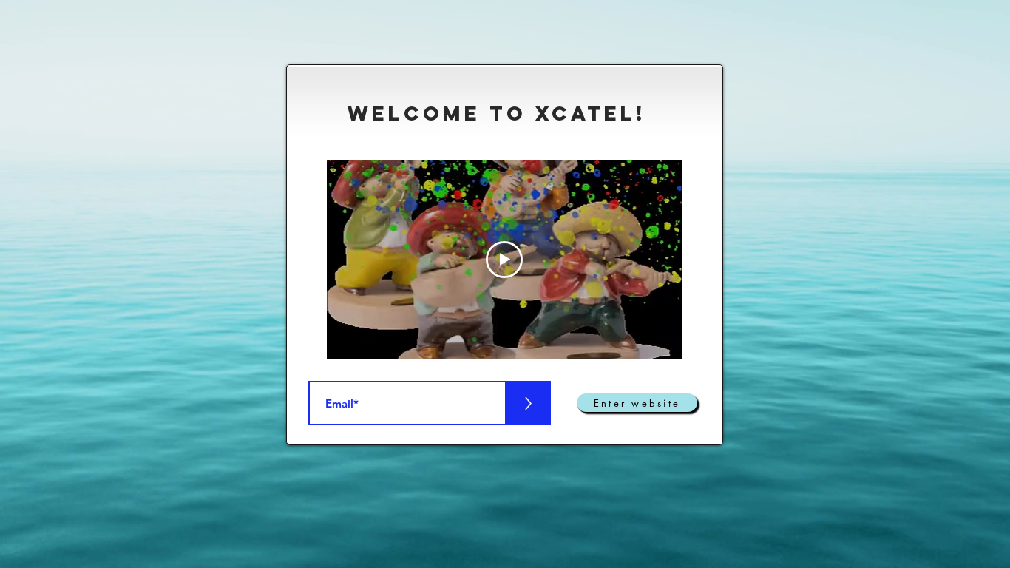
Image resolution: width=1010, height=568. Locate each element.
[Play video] (504, 259)
